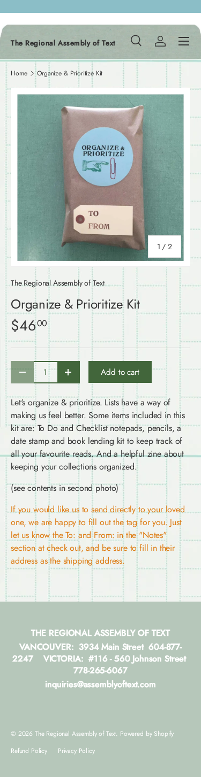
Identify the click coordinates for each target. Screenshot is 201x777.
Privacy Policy (76, 751)
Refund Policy (29, 751)
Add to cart (120, 372)
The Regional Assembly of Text (57, 283)
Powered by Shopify (147, 733)
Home (19, 73)
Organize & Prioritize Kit (69, 73)
